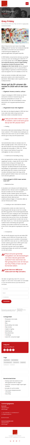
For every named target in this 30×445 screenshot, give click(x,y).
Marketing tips (8, 331)
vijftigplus (6, 364)
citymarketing (15, 360)
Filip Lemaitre (8, 327)
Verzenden (6, 301)
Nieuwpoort (16, 362)
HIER (17, 270)
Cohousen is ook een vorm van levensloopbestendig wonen (8, 310)
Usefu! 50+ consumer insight (12, 337)
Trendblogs (8, 335)
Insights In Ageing (9, 329)
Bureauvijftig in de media (11, 325)
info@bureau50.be (6, 414)
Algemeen (7, 321)
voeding (12, 364)
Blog (6, 323)
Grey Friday (8, 394)
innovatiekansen (8, 362)
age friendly (6, 360)
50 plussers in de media (11, 319)
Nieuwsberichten (9, 333)
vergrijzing (23, 362)
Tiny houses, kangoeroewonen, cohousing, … (21, 309)
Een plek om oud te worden (12, 388)
